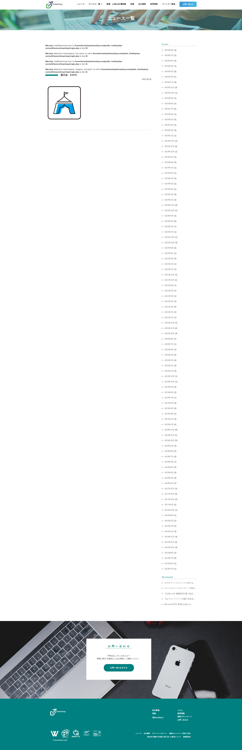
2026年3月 (168, 77)
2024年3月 (168, 189)
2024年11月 (169, 146)
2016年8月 (168, 515)
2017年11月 (169, 494)
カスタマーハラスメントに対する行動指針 (182, 583)
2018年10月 (169, 440)
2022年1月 (168, 269)
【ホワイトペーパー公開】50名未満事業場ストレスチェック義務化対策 (195, 599)
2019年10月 (169, 382)
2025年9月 (168, 98)
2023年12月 (169, 205)
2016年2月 (168, 526)
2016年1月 (168, 531)
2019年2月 (168, 419)
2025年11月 (169, 87)
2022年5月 (168, 253)
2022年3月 (168, 258)
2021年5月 (168, 296)
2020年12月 (169, 323)
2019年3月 (168, 414)
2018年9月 (168, 446)
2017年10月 (169, 499)
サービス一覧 (95, 4)
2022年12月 (169, 237)
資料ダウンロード (184, 717)
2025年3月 (168, 130)
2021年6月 (168, 291)
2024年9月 (168, 157)
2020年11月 (169, 328)
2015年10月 (169, 547)
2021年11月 (169, 280)
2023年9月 (168, 216)
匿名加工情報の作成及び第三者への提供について (164, 737)
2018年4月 (168, 472)
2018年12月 (169, 430)
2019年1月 (168, 424)
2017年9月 (168, 504)
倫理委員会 (187, 737)
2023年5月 (168, 221)
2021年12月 (169, 275)
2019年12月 (169, 376)
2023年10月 (169, 210)
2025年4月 (168, 125)
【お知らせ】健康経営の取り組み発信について (184, 593)
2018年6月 (168, 462)
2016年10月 (169, 510)
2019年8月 (168, 392)
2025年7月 (168, 109)
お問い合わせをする (118, 668)
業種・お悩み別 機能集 (116, 4)
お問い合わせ (188, 4)
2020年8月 (168, 339)
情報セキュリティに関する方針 (180, 733)
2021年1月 (168, 317)
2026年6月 (168, 61)
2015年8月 (168, 553)
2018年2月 (168, 483)
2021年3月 (168, 307)
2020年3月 (168, 360)
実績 (132, 4)
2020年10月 (169, 333)
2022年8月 (168, 248)
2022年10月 (169, 242)
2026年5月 (168, 66)
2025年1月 (168, 136)
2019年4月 (168, 408)
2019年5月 (168, 403)
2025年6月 (168, 114)
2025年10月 (169, 93)
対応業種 (155, 710)
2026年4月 (168, 71)
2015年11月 (169, 542)
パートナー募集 (168, 4)
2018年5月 (168, 467)
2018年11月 (169, 435)
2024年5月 (168, 178)
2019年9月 (168, 387)
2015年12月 (169, 537)
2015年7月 (168, 558)
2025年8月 (168, 103)
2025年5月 (168, 119)
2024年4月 (168, 184)
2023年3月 (168, 226)
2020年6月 (168, 349)
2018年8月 (168, 451)
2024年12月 (169, 141)
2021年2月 (168, 312)
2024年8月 (168, 162)
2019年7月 (168, 398)
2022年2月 (168, 264)
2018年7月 (168, 456)
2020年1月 (168, 371)
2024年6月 (168, 173)
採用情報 (154, 4)
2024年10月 (169, 152)
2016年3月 (168, 521)
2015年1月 (168, 569)
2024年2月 (168, 194)
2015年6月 (168, 563)
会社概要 (142, 4)
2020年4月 (168, 355)
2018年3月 (168, 478)
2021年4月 (168, 301)
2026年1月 (168, 82)
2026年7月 (168, 55)
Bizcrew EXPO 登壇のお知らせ (177, 604)
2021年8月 (168, 285)
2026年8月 (168, 50)
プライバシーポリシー (159, 733)
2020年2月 (168, 365)
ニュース (81, 4)
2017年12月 (169, 489)
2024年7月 (168, 168)
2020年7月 (168, 344)
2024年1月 (168, 200)
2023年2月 (168, 232)
